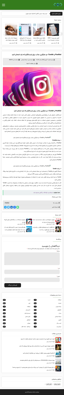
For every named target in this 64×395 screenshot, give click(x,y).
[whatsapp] (17, 207)
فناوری (47, 320)
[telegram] (8, 207)
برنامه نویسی (48, 306)
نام (59, 268)
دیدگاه (58, 251)
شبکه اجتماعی (24, 60)
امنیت (16, 300)
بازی (16, 303)
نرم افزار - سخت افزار (16, 326)
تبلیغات (17, 306)
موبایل (16, 323)
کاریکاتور (16, 320)
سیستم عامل (16, 313)
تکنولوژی (47, 310)
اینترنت (47, 303)
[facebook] (14, 207)
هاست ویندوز (32, 392)
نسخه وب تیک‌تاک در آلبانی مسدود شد (43, 193)
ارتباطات (47, 300)
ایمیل (58, 276)
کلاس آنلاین (49, 384)
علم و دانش (16, 316)
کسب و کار (47, 323)
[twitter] (5, 207)
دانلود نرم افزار (57, 384)
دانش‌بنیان (17, 310)
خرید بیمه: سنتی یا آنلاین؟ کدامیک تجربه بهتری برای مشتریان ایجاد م (31, 14)
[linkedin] (11, 207)
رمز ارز (47, 313)
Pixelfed (7, 203)
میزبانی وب (48, 326)
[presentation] (60, 34)
